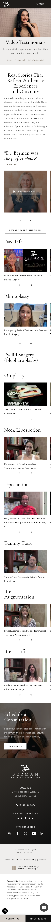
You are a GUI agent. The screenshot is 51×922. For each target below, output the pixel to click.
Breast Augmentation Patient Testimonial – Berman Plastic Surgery (25, 633)
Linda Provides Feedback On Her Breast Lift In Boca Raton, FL (24, 687)
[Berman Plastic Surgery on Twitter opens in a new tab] (25, 833)
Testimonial (20, 60)
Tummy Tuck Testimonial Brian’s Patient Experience (24, 579)
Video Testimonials (36, 60)
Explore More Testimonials (25, 230)
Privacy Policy (30, 860)
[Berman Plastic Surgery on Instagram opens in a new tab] (9, 833)
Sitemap (42, 860)
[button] (5, 911)
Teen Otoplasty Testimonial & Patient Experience (23, 411)
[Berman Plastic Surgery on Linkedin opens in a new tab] (42, 833)
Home (9, 60)
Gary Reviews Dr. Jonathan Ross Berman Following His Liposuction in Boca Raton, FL (25, 522)
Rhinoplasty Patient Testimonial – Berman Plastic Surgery (25, 332)
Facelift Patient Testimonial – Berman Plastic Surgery (23, 277)
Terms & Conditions (13, 860)
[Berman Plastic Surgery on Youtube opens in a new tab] (33, 833)
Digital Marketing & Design (28, 868)
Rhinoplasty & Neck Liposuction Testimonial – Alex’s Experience (20, 466)
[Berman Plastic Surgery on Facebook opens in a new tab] (17, 833)
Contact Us (15, 746)
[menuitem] (9, 833)
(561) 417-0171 (22, 898)
